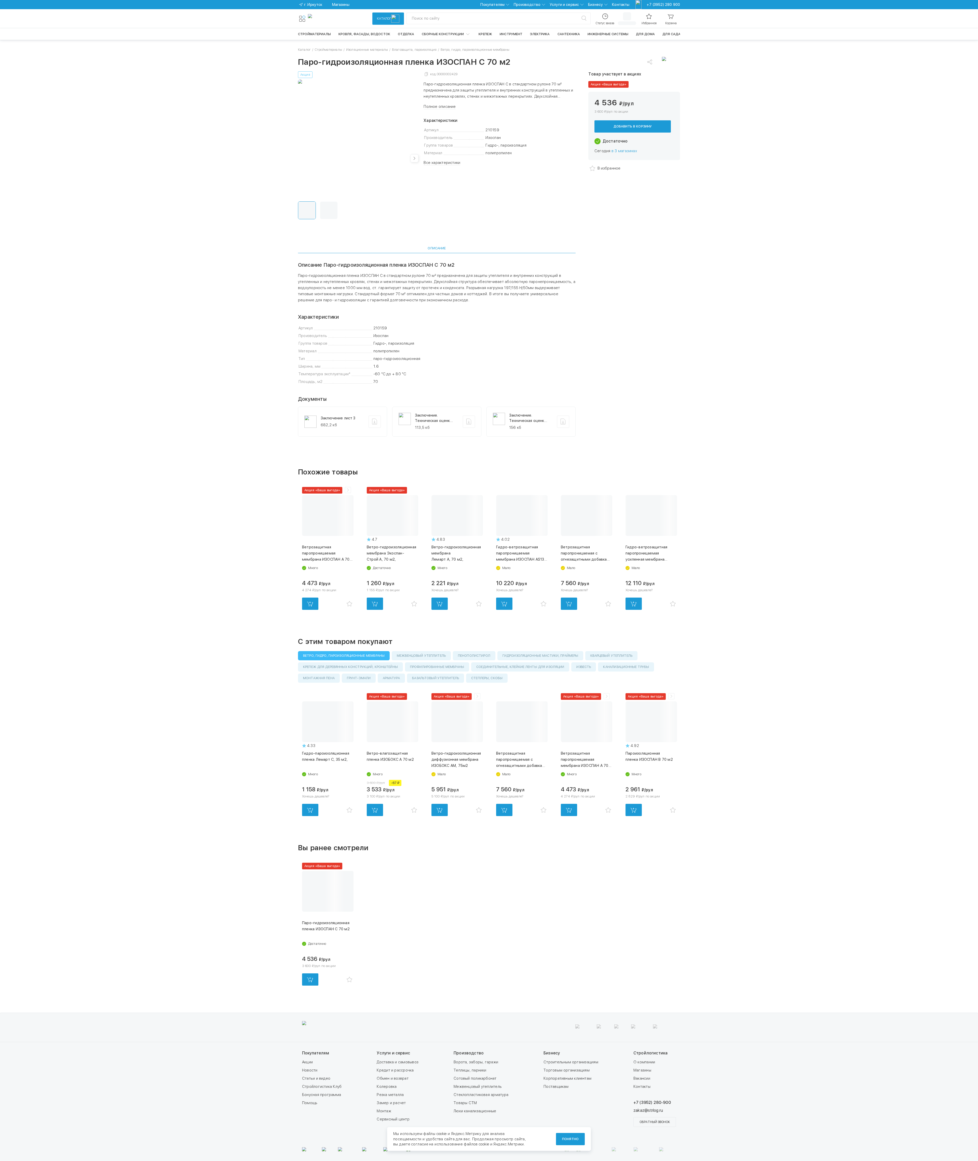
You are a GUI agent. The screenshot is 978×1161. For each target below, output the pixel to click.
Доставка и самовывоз (397, 1062)
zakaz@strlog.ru (648, 1110)
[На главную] (326, 18)
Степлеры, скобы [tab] (486, 678)
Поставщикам (556, 1086)
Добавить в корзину (633, 126)
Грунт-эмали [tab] (359, 678)
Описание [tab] (437, 248)
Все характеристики (442, 162)
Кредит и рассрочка (395, 1070)
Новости (310, 1070)
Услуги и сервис (564, 4)
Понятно (570, 1139)
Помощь (309, 1103)
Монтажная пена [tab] (319, 678)
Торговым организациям (567, 1070)
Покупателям (492, 4)
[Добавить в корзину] (310, 604)
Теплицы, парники (470, 1070)
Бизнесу (595, 4)
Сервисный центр (393, 1119)
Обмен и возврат (392, 1078)
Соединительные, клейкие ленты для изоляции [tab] (520, 667)
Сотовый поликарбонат (475, 1078)
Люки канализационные (475, 1111)
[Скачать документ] (375, 422)
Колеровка (387, 1086)
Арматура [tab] (391, 678)
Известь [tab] (583, 667)
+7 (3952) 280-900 (652, 1102)
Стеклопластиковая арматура (481, 1094)
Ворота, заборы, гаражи (476, 1062)
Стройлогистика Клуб (322, 1086)
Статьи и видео (316, 1078)
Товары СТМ (465, 1103)
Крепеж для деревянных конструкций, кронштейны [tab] (350, 667)
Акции (307, 1062)
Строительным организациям (571, 1062)
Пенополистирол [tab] (474, 655)
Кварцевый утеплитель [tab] (611, 655)
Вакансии (641, 1078)
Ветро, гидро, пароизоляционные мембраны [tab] (344, 655)
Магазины (642, 1070)
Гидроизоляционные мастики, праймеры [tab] (540, 655)
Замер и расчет (391, 1103)
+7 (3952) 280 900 (663, 4)
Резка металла (390, 1094)
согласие (419, 1144)
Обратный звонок (655, 1122)
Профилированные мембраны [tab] (437, 667)
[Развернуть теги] (348, 490)
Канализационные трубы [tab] (626, 667)
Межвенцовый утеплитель (478, 1086)
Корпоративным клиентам (567, 1078)
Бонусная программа (321, 1094)
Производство (527, 4)
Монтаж (384, 1111)
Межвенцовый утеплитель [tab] (421, 655)
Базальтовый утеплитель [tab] (435, 678)
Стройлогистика (650, 1053)
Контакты (620, 4)
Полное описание (440, 106)
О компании (644, 1062)
